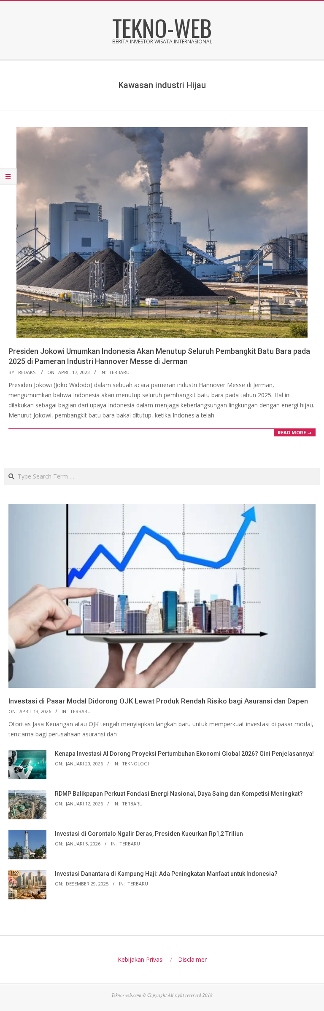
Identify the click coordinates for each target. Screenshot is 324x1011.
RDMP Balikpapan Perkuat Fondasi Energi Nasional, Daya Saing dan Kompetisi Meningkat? (179, 793)
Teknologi (135, 763)
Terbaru (119, 372)
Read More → (295, 432)
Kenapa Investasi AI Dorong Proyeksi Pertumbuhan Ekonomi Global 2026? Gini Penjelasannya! (184, 753)
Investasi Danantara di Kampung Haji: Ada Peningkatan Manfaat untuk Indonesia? (166, 873)
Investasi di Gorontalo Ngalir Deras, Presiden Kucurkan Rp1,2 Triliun (149, 833)
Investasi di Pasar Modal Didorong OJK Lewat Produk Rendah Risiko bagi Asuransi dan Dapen (158, 701)
